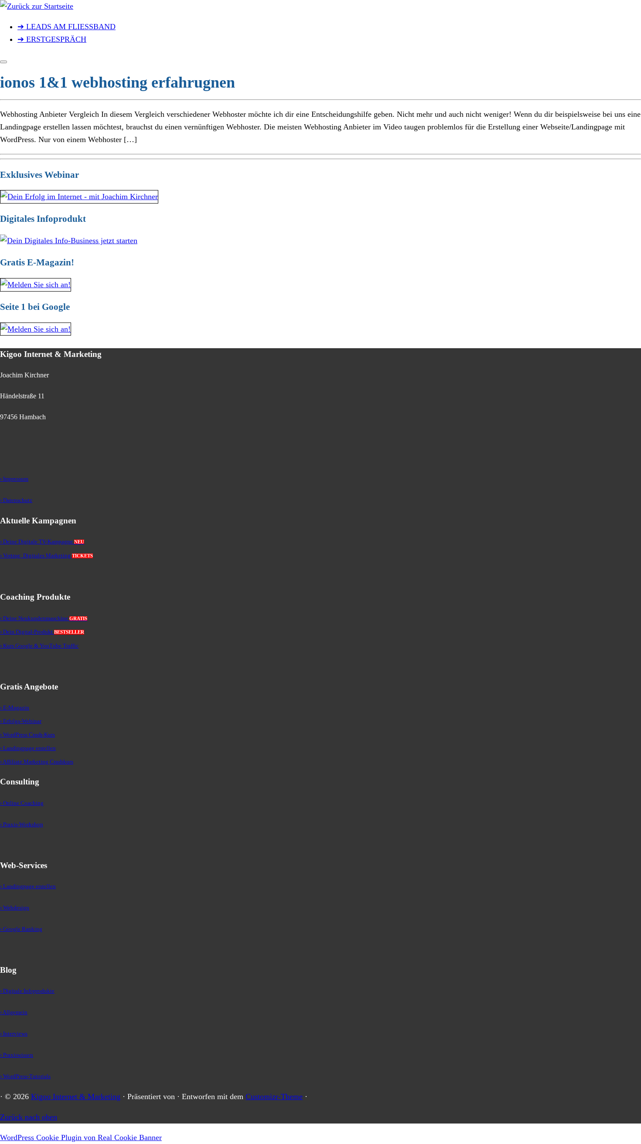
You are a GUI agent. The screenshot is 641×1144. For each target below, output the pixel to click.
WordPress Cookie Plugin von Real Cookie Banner (81, 1137)
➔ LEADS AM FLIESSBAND (66, 26)
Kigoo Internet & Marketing (75, 1096)
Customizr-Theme (274, 1096)
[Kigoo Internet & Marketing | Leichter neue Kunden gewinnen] (36, 6)
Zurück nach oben (28, 1117)
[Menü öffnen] (3, 62)
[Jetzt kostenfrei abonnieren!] (35, 284)
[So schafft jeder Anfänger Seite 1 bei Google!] (35, 329)
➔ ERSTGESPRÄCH (51, 39)
